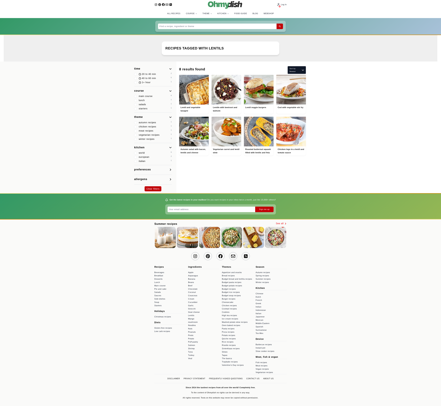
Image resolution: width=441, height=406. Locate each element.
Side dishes (159, 299)
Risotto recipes (229, 345)
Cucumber (193, 302)
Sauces (157, 296)
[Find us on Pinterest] (159, 4)
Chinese (259, 294)
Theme (206, 13)
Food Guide (240, 13)
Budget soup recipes (231, 296)
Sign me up (264, 209)
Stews (225, 352)
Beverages (159, 272)
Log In (284, 5)
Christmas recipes (162, 317)
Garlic (191, 306)
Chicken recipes (229, 306)
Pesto (190, 335)
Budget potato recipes (232, 286)
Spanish (259, 327)
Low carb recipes (162, 331)
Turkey (191, 355)
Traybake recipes (230, 362)
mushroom (193, 322)
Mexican (259, 320)
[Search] (280, 26)
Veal (190, 358)
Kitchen (221, 13)
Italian (258, 313)
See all (280, 223)
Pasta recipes (228, 329)
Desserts (158, 279)
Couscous (192, 296)
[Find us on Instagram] (156, 4)
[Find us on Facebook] (163, 4)
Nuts (190, 329)
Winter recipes (262, 282)
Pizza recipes (228, 332)
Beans (191, 282)
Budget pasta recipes (231, 282)
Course (190, 13)
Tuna (190, 352)
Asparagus (193, 276)
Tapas (224, 355)
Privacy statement (194, 379)
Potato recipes (228, 335)
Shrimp (191, 349)
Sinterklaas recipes (231, 349)
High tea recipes (229, 315)
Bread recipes (228, 276)
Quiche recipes (229, 339)
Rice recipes (227, 342)
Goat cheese (194, 312)
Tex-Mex (259, 333)
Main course (160, 286)
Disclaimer (173, 379)
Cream (191, 299)
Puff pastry (193, 342)
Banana (191, 279)
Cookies (225, 312)
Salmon (191, 345)
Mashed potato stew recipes (235, 322)
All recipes (173, 13)
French (259, 300)
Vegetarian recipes (264, 372)
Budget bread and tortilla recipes (237, 279)
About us (268, 379)
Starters (158, 306)
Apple (191, 272)
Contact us (253, 379)
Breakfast (158, 276)
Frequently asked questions (226, 379)
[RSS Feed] (170, 4)
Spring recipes (262, 276)
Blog (255, 13)
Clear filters (153, 189)
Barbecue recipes (264, 345)
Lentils (191, 315)
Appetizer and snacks (232, 272)
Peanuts (192, 332)
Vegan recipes (262, 369)
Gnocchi (192, 309)
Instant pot (260, 348)
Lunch (157, 282)
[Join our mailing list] (167, 4)
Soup (156, 302)
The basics (227, 358)
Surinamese (261, 330)
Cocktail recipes (229, 309)
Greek (258, 303)
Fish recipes (261, 362)
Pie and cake (160, 289)
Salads (157, 292)
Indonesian (261, 310)
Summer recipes (263, 279)
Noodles (192, 325)
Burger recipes (228, 299)
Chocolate (193, 289)
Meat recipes (261, 366)
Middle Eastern (263, 323)
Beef (190, 286)
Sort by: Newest (293, 70)
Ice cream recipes (230, 319)
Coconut (192, 292)
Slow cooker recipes (265, 351)
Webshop (269, 13)
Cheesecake (227, 302)
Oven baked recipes (231, 325)
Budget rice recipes (231, 292)
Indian (258, 307)
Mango (191, 319)
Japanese (260, 317)
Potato (191, 339)
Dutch (258, 297)
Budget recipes (229, 289)
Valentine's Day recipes (233, 365)
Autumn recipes (263, 272)
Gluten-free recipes (163, 328)
